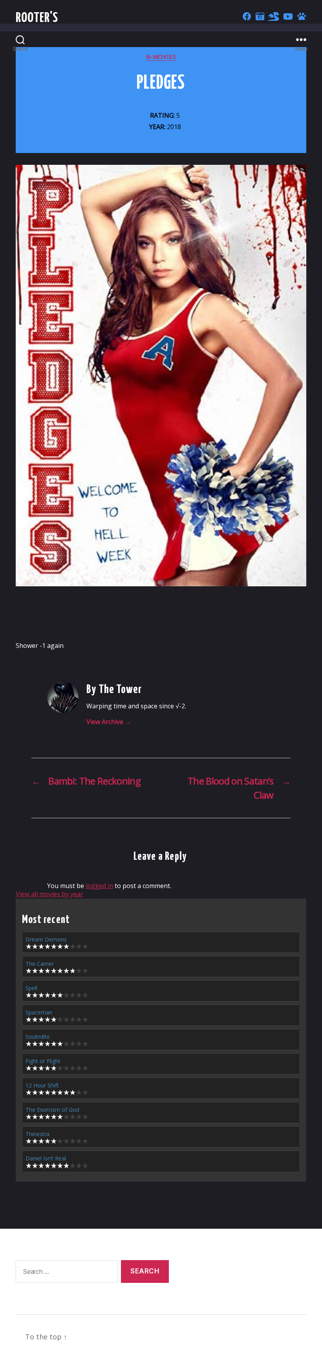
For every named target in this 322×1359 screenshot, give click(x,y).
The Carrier (40, 963)
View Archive (108, 721)
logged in (99, 885)
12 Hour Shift (42, 1085)
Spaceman (39, 1012)
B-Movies (161, 56)
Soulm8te (38, 1036)
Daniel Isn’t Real (46, 1158)
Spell (31, 988)
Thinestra (37, 1134)
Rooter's (37, 18)
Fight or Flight (43, 1061)
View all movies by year (49, 894)
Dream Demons (46, 939)
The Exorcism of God (52, 1109)
